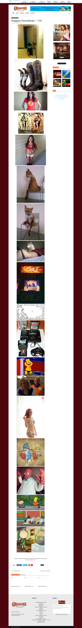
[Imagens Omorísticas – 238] (17, 581)
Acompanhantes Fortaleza (41, 610)
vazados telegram (62, 98)
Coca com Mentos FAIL (15, 570)
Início (12, 16)
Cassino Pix (41, 612)
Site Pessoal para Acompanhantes (62, 96)
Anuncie (27, 13)
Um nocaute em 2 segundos (45, 570)
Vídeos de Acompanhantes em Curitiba (62, 97)
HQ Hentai (41, 603)
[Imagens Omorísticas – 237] (31, 581)
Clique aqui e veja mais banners (61, 614)
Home (13, 13)
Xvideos (41, 617)
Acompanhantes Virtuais (41, 618)
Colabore (32, 13)
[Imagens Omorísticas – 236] (44, 581)
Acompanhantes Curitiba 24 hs (61, 94)
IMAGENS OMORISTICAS (17, 16)
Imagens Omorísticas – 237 (29, 586)
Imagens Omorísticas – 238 (15, 586)
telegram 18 (41, 605)
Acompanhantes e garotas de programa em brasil (41, 619)
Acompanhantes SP (41, 621)
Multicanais (41, 609)
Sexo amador (41, 616)
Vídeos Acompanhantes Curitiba (41, 615)
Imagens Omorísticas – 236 (42, 586)
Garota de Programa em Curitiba (41, 607)
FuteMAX (41, 608)
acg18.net (62, 99)
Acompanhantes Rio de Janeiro (41, 602)
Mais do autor (22, 574)
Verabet (41, 611)
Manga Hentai (41, 604)
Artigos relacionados (15, 574)
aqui (34, 559)
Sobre (17, 13)
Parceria (22, 13)
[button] (69, 13)
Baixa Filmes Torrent (41, 622)
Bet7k (41, 614)
